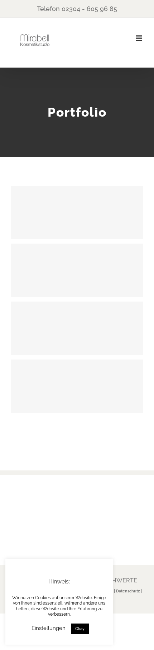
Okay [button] (80, 628)
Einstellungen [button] (49, 628)
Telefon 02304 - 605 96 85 (77, 9)
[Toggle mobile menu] (139, 38)
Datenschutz (128, 591)
